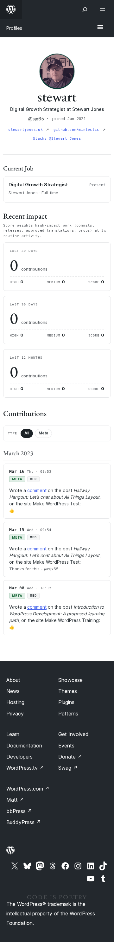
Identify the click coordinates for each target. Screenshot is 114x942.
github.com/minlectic (78, 130)
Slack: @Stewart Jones (57, 139)
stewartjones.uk (26, 130)
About (13, 680)
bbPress (19, 811)
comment (37, 490)
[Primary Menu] (100, 27)
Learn (12, 734)
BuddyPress (23, 822)
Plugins (66, 702)
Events (66, 745)
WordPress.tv (25, 768)
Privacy (15, 713)
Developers (19, 756)
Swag (68, 768)
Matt (15, 800)
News (13, 691)
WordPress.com (27, 788)
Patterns (68, 713)
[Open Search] (85, 9)
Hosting (15, 702)
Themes (67, 691)
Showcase (70, 680)
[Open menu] (104, 9)
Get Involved (73, 734)
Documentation (24, 745)
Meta (43, 433)
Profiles (14, 28)
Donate (70, 756)
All (26, 433)
